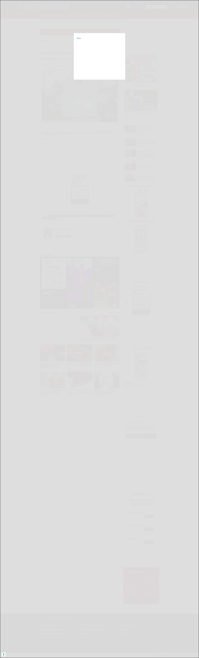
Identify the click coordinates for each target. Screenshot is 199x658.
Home (79, 38)
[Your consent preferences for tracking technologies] (4, 654)
